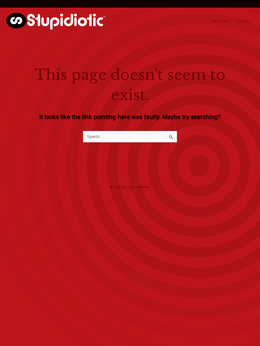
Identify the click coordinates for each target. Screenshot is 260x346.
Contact (244, 21)
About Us (220, 21)
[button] (16, 4)
